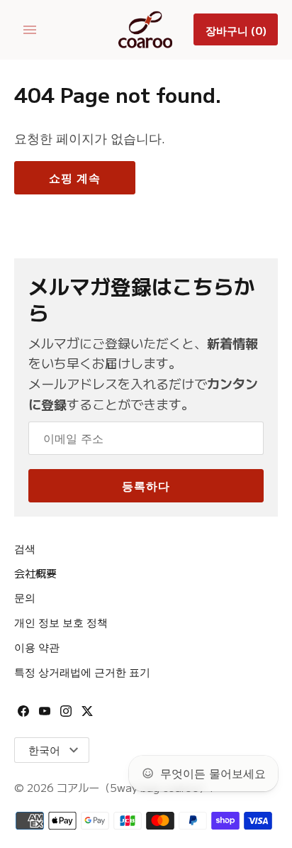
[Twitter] (87, 715)
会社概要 (35, 572)
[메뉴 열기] (29, 29)
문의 (24, 597)
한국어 (44, 749)
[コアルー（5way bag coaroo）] (146, 29)
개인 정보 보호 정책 (61, 621)
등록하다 (146, 485)
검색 (24, 548)
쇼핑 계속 (75, 177)
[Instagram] (66, 715)
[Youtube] (44, 715)
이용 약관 (37, 646)
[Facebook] (23, 715)
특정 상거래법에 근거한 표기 (82, 671)
